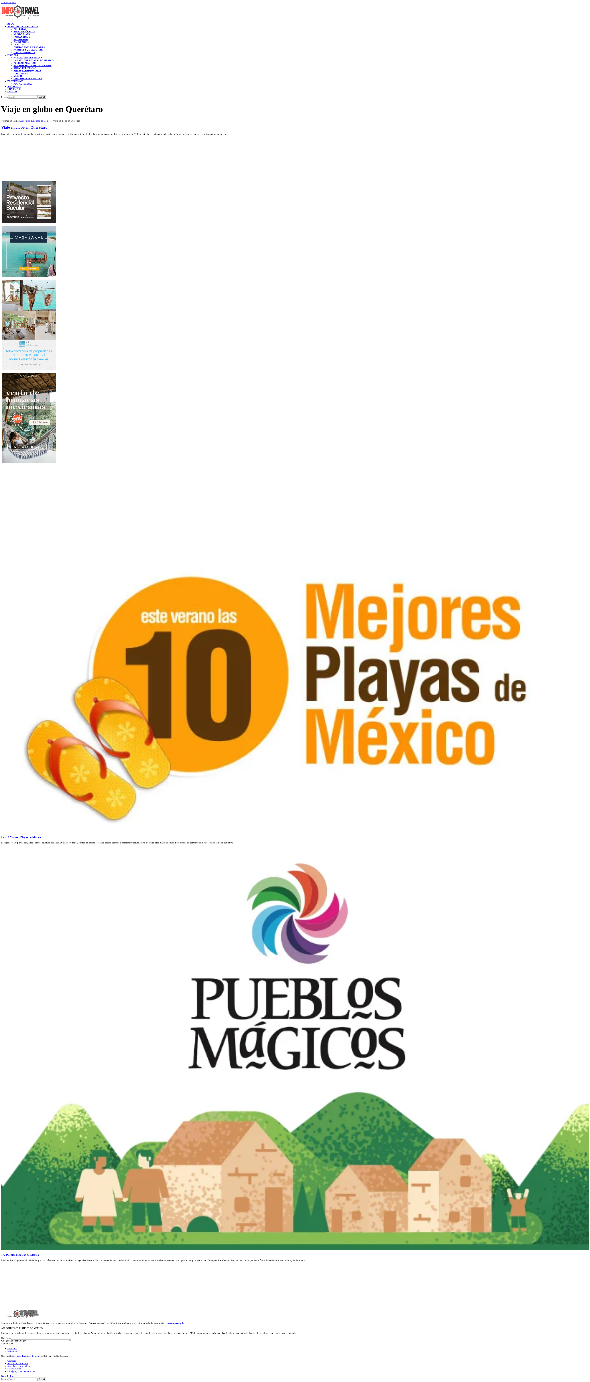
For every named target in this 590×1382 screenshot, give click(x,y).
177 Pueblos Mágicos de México (20, 1254)
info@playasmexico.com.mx (21, 1371)
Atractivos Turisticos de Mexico (35, 121)
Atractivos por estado (17, 1363)
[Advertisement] (93, 159)
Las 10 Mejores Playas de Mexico (21, 837)
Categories (6, 1340)
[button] (12, 91)
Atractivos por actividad (18, 1366)
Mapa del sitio (14, 1368)
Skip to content (8, 2)
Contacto (11, 1361)
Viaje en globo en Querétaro (24, 127)
